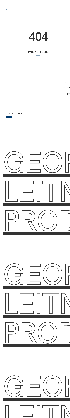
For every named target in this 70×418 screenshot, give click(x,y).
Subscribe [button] (8, 116)
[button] (5, 10)
